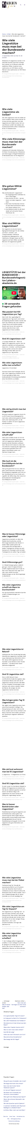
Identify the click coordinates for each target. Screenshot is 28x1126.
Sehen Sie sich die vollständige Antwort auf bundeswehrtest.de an (13, 216)
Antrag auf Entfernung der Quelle (11, 73)
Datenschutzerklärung (14, 1121)
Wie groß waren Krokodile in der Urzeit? (15, 1081)
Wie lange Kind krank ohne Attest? (13, 1083)
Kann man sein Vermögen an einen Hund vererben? (18, 1004)
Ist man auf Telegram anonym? (12, 1090)
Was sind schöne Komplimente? (13, 1037)
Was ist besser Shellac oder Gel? (6, 1006)
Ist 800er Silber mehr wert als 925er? (14, 1110)
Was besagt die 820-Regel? (11, 1039)
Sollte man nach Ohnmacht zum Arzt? (14, 1034)
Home (4, 34)
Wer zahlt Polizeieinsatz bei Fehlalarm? (15, 1020)
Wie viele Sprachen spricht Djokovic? (14, 1103)
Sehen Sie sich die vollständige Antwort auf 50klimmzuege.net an (13, 556)
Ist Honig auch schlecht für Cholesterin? (15, 1018)
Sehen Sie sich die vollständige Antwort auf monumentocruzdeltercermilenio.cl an (13, 356)
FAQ (8, 1119)
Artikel (8, 34)
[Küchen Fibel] (9, 5)
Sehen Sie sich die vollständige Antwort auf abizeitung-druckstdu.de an (13, 75)
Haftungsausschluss (16, 1119)
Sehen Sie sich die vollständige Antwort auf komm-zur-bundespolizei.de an (13, 900)
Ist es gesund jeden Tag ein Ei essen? (14, 1016)
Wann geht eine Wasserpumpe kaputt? (15, 1097)
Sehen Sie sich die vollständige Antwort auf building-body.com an (13, 693)
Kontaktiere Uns (21, 1116)
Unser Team (12, 1116)
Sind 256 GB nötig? (9, 1032)
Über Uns (5, 1116)
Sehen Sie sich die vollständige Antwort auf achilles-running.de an (13, 132)
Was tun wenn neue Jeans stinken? (13, 1029)
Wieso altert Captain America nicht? (14, 1027)
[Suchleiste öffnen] (21, 5)
